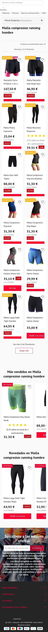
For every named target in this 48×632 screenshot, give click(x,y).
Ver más (12, 288)
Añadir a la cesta (36, 335)
